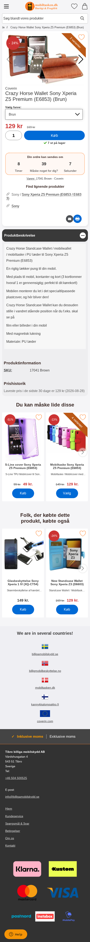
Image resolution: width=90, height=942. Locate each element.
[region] (45, 235)
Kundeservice (14, 816)
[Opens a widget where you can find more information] (15, 934)
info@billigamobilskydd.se (22, 796)
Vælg (67, 493)
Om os (9, 838)
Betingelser (12, 831)
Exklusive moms (63, 736)
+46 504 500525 (16, 778)
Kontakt (10, 845)
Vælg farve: (13, 107)
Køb (54, 135)
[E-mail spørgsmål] (69, 219)
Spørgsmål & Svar (17, 823)
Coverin (11, 88)
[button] (81, 59)
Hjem (8, 808)
